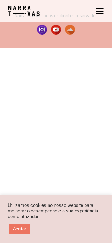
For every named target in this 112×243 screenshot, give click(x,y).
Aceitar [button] (19, 228)
